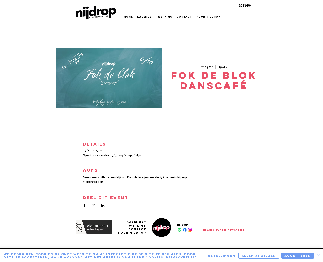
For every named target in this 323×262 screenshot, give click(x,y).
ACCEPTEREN (297, 256)
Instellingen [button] (220, 256)
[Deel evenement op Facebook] (84, 205)
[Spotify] (240, 5)
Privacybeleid (181, 257)
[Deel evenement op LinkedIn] (103, 205)
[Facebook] (245, 5)
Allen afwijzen (259, 256)
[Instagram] (249, 5)
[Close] (318, 255)
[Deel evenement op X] (94, 205)
